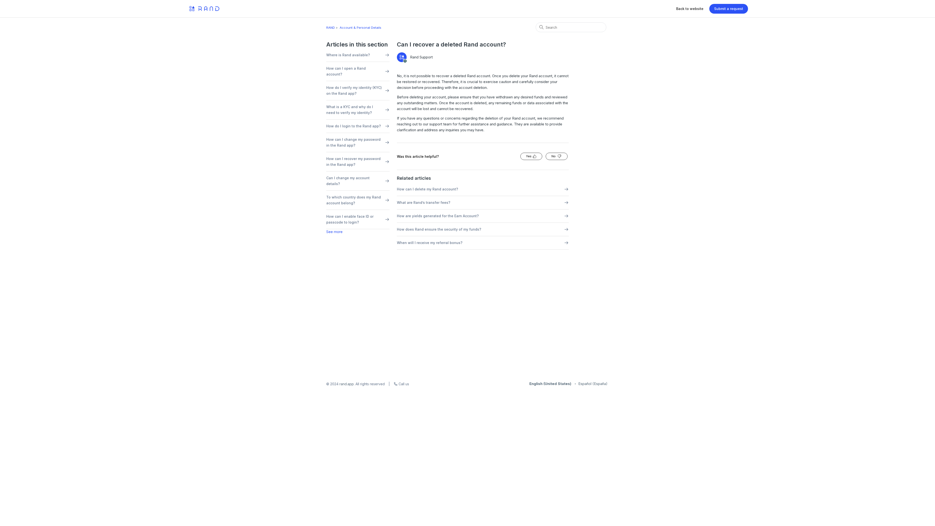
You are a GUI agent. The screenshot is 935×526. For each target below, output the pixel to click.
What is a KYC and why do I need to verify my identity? (349, 110)
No (554, 156)
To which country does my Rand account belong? (353, 200)
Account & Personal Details (360, 27)
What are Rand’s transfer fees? (423, 202)
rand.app (346, 384)
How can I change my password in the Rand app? (353, 142)
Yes (529, 156)
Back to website (689, 9)
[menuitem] (550, 383)
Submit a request (728, 9)
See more (334, 231)
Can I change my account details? (348, 181)
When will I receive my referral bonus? (429, 243)
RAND (330, 27)
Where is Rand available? (348, 55)
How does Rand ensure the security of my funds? (439, 229)
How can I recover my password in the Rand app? (353, 162)
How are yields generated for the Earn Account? (438, 216)
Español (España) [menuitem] (593, 383)
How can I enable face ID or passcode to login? (350, 219)
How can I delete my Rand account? (427, 189)
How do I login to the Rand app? (353, 126)
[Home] (204, 8)
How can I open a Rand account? (346, 71)
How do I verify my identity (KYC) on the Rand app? (354, 90)
